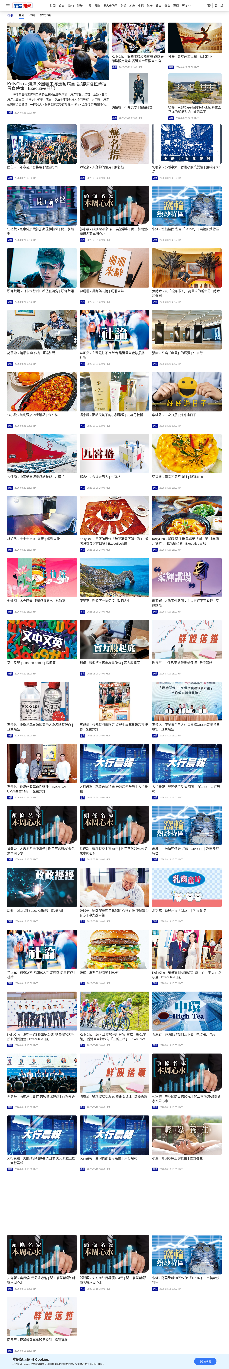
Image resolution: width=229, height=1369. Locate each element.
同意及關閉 (204, 1361)
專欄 (32, 15)
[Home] (22, 5)
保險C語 (45, 15)
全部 (21, 15)
